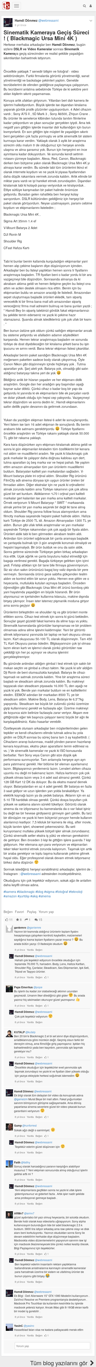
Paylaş (31, 911)
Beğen (8, 911)
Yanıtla (30, 949)
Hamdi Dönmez (36, 20)
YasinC (24, 1326)
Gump (25, 1125)
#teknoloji (75, 891)
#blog (39, 891)
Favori (19, 911)
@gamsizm (21, 1099)
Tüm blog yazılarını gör (59, 1363)
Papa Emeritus (28, 987)
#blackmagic (26, 891)
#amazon (10, 896)
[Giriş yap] (91, 5)
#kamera (10, 891)
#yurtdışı (23, 896)
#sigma (49, 891)
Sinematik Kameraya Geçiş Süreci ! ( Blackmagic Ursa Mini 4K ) (46, 35)
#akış (34, 896)
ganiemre (27, 927)
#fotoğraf (61, 891)
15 (40, 919)
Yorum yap (46, 911)
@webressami (31, 873)
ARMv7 (24, 1213)
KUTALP (24, 1032)
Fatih (22, 1162)
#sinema (45, 896)
